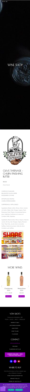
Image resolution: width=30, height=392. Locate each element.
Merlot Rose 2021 (22, 289)
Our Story (15, 328)
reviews (15, 346)
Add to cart (8, 296)
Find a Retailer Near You (15, 375)
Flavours (15, 334)
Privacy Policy (15, 378)
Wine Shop (15, 64)
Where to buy (15, 322)
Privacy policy (19, 389)
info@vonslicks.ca (15, 343)
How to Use (15, 331)
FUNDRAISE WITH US (15, 349)
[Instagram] (15, 361)
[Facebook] (11, 361)
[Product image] (8, 279)
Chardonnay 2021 (8, 289)
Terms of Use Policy (15, 381)
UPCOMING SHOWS (15, 325)
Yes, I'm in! (11, 389)
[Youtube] (18, 361)
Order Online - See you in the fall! (15, 354)
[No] (28, 387)
